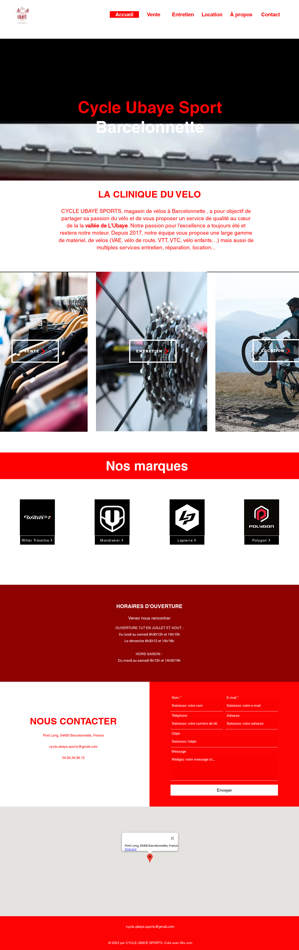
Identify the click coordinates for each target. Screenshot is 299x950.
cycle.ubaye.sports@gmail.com (73, 746)
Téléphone (179, 715)
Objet (176, 733)
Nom (175, 697)
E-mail (231, 697)
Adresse (233, 715)
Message (179, 751)
